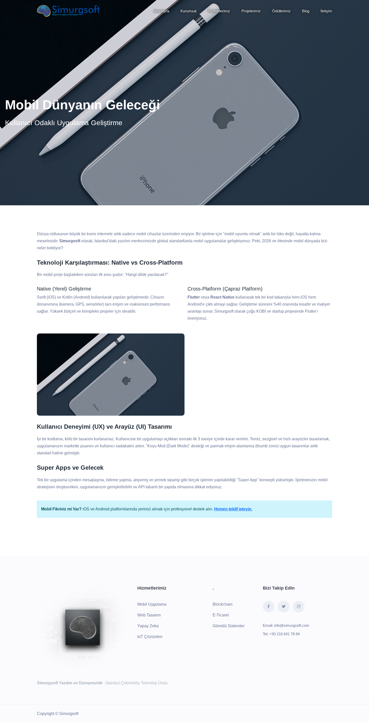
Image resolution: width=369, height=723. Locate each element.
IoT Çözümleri (149, 637)
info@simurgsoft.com (291, 625)
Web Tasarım (149, 615)
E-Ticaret (221, 615)
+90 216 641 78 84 (284, 634)
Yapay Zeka (148, 626)
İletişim (326, 11)
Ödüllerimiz (281, 11)
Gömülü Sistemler (228, 626)
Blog (305, 11)
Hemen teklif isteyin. (233, 509)
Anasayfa (161, 11)
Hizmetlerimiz (219, 11)
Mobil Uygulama (151, 604)
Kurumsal (188, 11)
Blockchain (222, 604)
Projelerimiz (251, 11)
